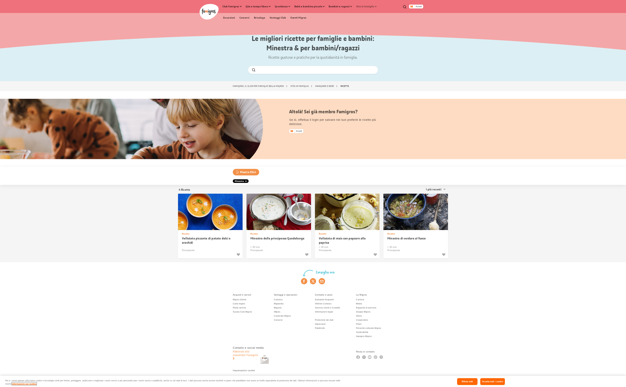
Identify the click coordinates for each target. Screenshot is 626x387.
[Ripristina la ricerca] (372, 70)
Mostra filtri (248, 172)
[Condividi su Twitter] (313, 281)
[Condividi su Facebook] (304, 281)
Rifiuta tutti (467, 381)
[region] (313, 381)
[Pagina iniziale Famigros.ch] (209, 12)
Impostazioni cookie (244, 370)
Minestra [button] (239, 181)
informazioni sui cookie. (24, 383)
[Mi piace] (238, 255)
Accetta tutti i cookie (492, 381)
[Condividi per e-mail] (322, 281)
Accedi (419, 6)
